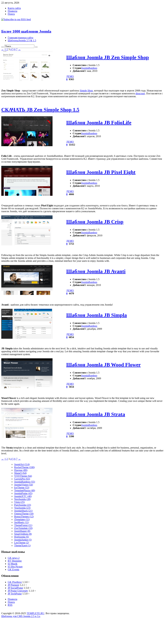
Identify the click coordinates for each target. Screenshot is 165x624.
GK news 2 (13, 558)
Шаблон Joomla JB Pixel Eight (101, 172)
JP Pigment (13, 585)
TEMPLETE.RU (35, 613)
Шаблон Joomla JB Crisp (94, 222)
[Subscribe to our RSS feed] (16, 19)
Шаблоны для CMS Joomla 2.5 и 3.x (20, 616)
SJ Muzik (12, 563)
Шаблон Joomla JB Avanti (96, 271)
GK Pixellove (15, 582)
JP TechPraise (15, 593)
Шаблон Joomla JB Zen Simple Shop (107, 57)
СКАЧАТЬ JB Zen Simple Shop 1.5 (40, 110)
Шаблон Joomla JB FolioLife (98, 122)
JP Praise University (18, 590)
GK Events (13, 569)
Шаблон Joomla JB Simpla (96, 315)
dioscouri (140, 93)
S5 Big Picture (15, 566)
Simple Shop (86, 90)
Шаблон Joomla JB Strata (95, 414)
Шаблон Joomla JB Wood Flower (103, 365)
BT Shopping (15, 560)
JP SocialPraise (15, 587)
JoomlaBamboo (89, 68)
